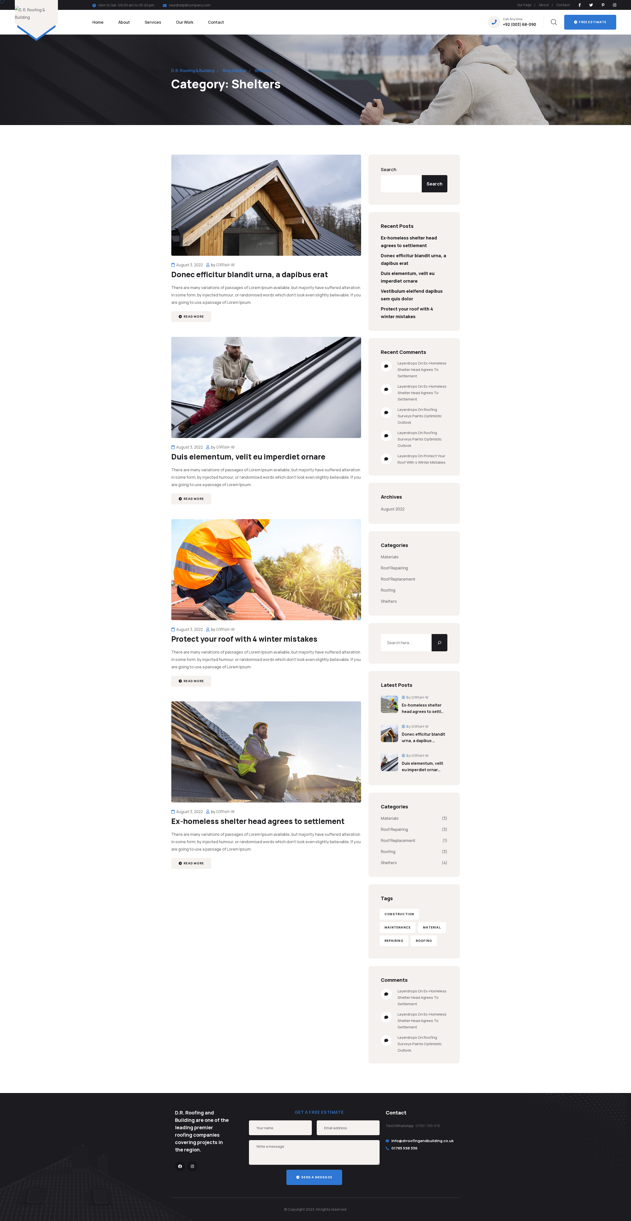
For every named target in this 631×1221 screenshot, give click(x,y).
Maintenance (398, 927)
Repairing (394, 941)
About (544, 4)
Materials (390, 557)
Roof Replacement (398, 579)
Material (432, 927)
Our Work (184, 22)
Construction (399, 914)
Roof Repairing (394, 568)
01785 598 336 (404, 1148)
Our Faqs (524, 4)
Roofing (388, 590)
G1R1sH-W (225, 265)
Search (388, 169)
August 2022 (392, 509)
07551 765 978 (428, 1125)
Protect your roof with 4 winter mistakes (244, 639)
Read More (193, 316)
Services (153, 22)
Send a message (316, 1177)
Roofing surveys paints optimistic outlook (420, 416)
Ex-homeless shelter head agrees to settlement (258, 821)
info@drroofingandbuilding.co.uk (422, 1140)
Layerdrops (407, 363)
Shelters (389, 601)
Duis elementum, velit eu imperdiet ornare (248, 457)
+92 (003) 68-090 (519, 24)
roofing (424, 941)
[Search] (439, 642)
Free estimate (592, 22)
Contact (563, 4)
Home (98, 22)
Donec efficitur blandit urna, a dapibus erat (249, 274)
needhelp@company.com (189, 5)
